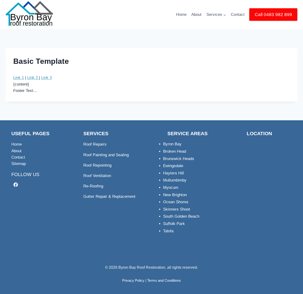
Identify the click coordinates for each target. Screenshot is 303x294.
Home (181, 14)
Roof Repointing (97, 165)
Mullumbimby (175, 180)
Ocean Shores (175, 202)
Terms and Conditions (164, 280)
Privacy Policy (133, 280)
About (196, 14)
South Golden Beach (181, 216)
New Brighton (175, 195)
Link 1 (18, 77)
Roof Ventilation (97, 175)
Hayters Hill (173, 173)
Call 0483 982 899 (273, 14)
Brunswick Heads (178, 158)
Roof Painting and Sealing (106, 155)
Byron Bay (172, 144)
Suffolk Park (174, 223)
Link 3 (46, 77)
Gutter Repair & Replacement (109, 196)
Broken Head (174, 151)
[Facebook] (15, 184)
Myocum (170, 187)
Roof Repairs (95, 144)
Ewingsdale (173, 166)
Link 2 (33, 77)
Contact (238, 14)
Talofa (168, 231)
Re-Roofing (93, 186)
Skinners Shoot (176, 209)
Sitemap (18, 163)
